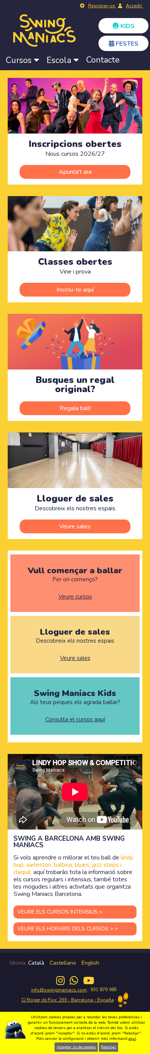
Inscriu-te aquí (75, 289)
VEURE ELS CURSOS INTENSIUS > (59, 911)
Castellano (63, 963)
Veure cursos (75, 597)
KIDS (127, 26)
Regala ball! (75, 408)
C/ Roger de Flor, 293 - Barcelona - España (68, 1000)
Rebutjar (108, 1047)
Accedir (134, 6)
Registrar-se (102, 6)
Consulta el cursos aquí (75, 719)
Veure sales (75, 526)
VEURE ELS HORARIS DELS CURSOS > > (67, 928)
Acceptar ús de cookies (76, 1047)
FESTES (126, 44)
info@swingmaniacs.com (59, 990)
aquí (132, 1038)
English (90, 963)
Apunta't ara (75, 172)
